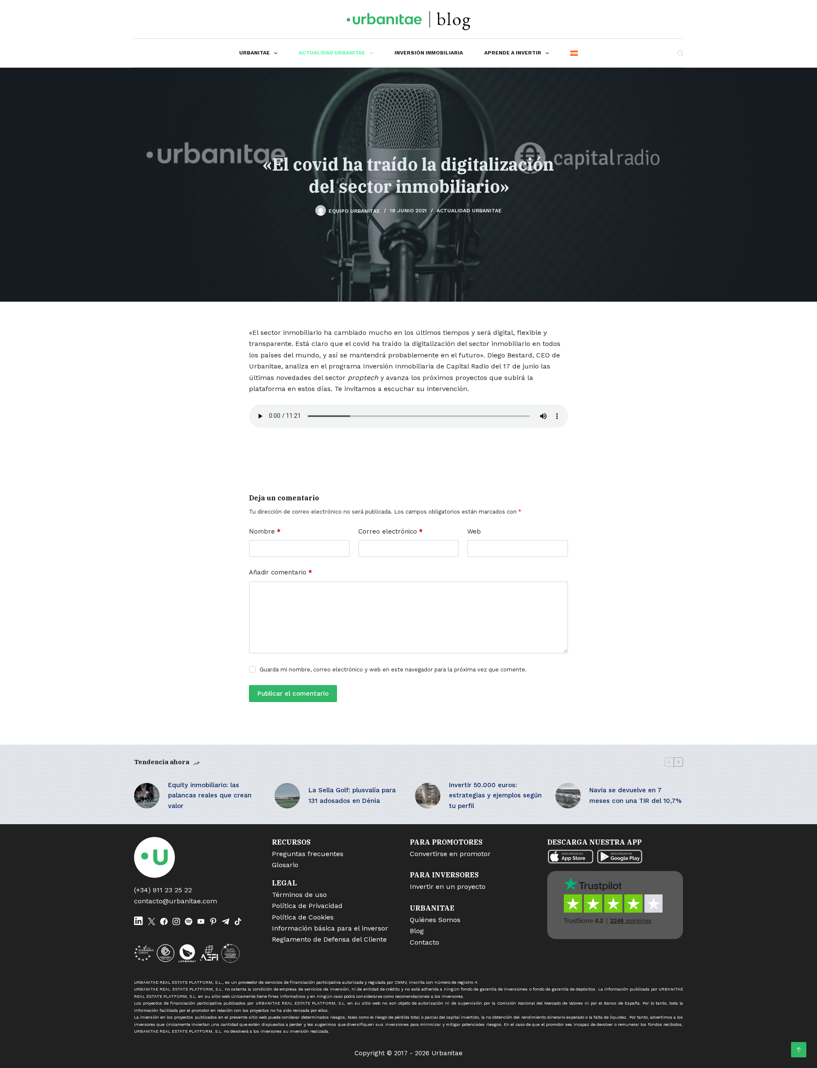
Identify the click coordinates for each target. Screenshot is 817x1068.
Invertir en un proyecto (448, 886)
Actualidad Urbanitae (332, 53)
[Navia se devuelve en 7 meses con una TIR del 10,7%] (568, 795)
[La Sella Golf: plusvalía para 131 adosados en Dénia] (287, 795)
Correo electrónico (390, 531)
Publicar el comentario (293, 693)
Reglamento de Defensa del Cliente (329, 939)
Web (474, 531)
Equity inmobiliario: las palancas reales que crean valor (209, 795)
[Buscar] (680, 53)
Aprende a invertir (512, 53)
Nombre (264, 531)
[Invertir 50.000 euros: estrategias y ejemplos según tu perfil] (427, 795)
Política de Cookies (303, 917)
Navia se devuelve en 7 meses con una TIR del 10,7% (635, 795)
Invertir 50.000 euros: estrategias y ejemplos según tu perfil (495, 795)
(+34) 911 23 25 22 (163, 890)
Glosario (285, 865)
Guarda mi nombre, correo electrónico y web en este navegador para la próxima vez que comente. (393, 669)
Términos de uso (299, 895)
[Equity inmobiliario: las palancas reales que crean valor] (147, 795)
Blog (417, 931)
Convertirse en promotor (450, 854)
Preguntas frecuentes (307, 854)
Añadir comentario (280, 572)
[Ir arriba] (798, 1049)
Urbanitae (254, 53)
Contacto (424, 942)
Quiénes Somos (435, 920)
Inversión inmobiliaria (428, 53)
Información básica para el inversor (330, 928)
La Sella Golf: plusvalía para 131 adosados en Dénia (352, 795)
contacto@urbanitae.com (175, 901)
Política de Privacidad (307, 906)
